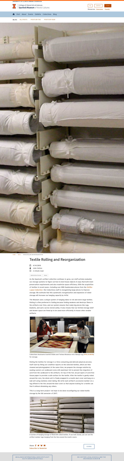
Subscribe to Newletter (38, 448)
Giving (107, 5)
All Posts (23, 19)
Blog (55, 14)
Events (30, 14)
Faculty (107, 9)
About (24, 14)
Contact (98, 5)
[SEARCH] (90, 5)
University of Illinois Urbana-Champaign (27, 1)
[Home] (14, 14)
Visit (18, 14)
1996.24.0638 (88, 354)
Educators (99, 9)
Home (14, 254)
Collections (47, 14)
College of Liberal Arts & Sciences (30, 5)
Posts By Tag (36, 19)
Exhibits (38, 14)
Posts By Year (49, 19)
